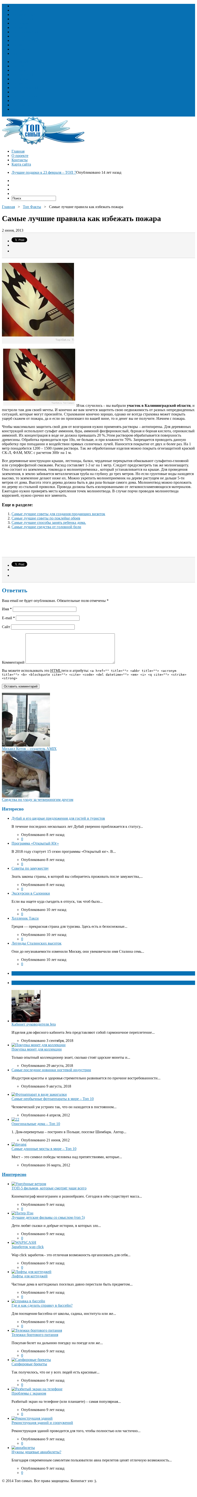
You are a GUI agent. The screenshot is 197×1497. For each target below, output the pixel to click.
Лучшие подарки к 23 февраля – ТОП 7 (44, 172)
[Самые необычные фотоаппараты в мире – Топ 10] (39, 1094)
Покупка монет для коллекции (37, 1049)
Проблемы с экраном (29, 1393)
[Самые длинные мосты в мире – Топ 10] (19, 1144)
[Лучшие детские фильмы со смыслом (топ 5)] (22, 1213)
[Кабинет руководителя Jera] (26, 1021)
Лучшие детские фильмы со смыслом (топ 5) (48, 1217)
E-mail (8, 618)
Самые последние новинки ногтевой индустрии (51, 1070)
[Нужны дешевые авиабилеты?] (23, 1448)
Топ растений (23, 19)
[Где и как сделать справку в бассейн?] (28, 1301)
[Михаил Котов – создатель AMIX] (26, 745)
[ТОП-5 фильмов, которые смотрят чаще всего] (29, 1184)
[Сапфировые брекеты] (31, 1360)
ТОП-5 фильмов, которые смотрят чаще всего (49, 1188)
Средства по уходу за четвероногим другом (37, 800)
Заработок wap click (28, 1247)
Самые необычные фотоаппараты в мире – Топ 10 (53, 1099)
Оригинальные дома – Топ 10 (36, 1124)
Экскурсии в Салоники (31, 893)
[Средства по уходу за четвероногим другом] (26, 796)
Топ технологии (25, 40)
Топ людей (20, 6)
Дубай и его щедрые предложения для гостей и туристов (58, 818)
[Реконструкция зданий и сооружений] (32, 1418)
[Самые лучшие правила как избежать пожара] (39, 405)
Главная (18, 151)
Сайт (6, 627)
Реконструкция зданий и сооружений (42, 1423)
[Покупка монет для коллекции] (39, 1045)
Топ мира (19, 27)
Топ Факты (21, 49)
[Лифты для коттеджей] (31, 1272)
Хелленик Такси (25, 918)
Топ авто (19, 45)
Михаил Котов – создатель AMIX (29, 749)
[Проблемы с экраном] (37, 1389)
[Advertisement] (58, 545)
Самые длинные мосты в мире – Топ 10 (44, 1149)
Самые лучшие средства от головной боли (46, 527)
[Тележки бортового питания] (37, 1330)
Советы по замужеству (30, 868)
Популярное (22, 983)
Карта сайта (21, 164)
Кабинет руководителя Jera (34, 1024)
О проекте (20, 156)
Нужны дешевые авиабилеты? (36, 1452)
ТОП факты (22, 973)
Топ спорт (20, 36)
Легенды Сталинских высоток (37, 943)
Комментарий (13, 662)
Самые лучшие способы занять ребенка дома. (49, 522)
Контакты (20, 160)
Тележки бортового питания (35, 1335)
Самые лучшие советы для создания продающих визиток (58, 514)
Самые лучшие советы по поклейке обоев (46, 518)
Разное (17, 53)
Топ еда (18, 10)
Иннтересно (14, 1174)
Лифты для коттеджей (30, 1276)
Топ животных (24, 14)
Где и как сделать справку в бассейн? (42, 1305)
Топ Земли (20, 23)
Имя (7, 609)
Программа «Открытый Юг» (35, 843)
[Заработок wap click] (24, 1242)
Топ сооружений (25, 32)
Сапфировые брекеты (29, 1364)
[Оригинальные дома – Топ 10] (15, 1119)
